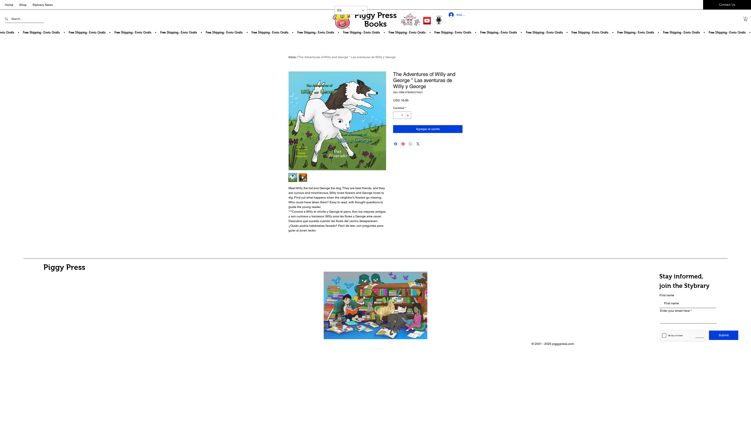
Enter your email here (675, 310)
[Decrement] (396, 115)
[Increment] (408, 115)
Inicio (292, 57)
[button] (745, 19)
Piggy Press (64, 267)
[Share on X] (418, 144)
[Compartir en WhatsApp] (410, 144)
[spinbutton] (402, 115)
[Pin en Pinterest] (403, 144)
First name (666, 295)
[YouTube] (427, 20)
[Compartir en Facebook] (395, 144)
